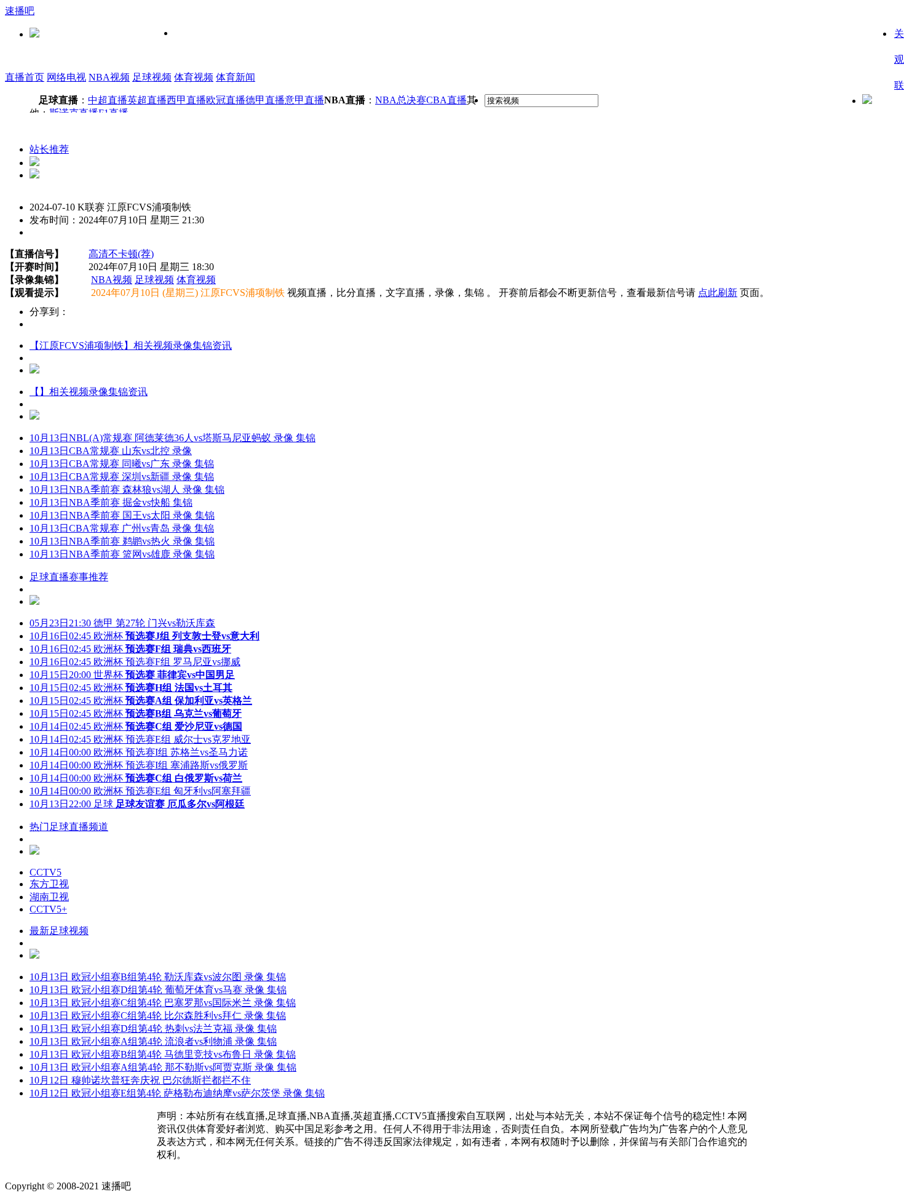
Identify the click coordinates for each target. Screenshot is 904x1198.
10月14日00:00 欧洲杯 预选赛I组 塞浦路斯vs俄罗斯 (139, 765)
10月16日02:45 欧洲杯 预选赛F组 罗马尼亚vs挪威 (135, 662)
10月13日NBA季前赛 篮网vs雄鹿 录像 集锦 (122, 554)
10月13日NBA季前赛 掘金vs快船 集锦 (111, 502)
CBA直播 (446, 100)
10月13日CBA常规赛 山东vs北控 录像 (111, 450)
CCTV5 (45, 872)
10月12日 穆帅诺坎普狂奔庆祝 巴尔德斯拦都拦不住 (140, 1080)
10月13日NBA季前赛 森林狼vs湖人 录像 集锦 (127, 489)
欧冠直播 (225, 100)
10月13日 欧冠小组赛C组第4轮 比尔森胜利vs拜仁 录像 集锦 (158, 1015)
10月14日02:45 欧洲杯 (136, 726)
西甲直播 (186, 100)
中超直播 (107, 100)
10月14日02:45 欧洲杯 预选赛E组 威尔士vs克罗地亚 (140, 739)
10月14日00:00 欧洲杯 (136, 778)
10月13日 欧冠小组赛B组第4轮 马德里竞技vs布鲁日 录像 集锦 (163, 1054)
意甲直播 (304, 100)
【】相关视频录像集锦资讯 (89, 391)
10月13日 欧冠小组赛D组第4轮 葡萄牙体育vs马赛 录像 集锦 (158, 989)
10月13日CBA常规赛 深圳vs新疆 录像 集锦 (122, 476)
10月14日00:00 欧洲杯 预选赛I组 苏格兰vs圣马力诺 (139, 752)
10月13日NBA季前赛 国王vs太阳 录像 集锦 (122, 515)
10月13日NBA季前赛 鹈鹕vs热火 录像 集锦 (122, 541)
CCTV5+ (48, 909)
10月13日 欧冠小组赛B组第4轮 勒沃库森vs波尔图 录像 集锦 (158, 977)
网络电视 (66, 77)
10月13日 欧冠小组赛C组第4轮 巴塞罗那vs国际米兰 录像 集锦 (163, 1002)
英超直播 (147, 100)
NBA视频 (109, 77)
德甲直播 (265, 100)
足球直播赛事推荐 (69, 577)
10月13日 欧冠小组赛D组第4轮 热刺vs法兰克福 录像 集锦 (153, 1028)
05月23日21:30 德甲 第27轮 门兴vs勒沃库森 (122, 623)
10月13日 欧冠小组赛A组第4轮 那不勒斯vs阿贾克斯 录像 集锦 (163, 1067)
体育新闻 (235, 77)
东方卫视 (49, 884)
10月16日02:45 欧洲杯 (145, 636)
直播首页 (24, 77)
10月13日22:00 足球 (137, 804)
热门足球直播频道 (69, 826)
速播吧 (19, 11)
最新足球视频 (59, 930)
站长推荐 (49, 149)
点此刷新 (717, 292)
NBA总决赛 (400, 100)
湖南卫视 (49, 897)
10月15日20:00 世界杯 (132, 674)
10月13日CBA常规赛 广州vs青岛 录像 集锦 (122, 528)
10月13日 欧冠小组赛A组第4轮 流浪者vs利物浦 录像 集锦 (153, 1041)
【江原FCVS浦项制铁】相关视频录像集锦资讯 (131, 345)
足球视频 (152, 77)
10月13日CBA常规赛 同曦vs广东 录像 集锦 (122, 463)
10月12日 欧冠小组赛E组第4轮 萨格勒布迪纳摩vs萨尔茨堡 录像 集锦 (177, 1093)
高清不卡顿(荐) (121, 254)
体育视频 (193, 77)
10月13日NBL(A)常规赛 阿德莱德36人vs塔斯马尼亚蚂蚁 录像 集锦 (172, 438)
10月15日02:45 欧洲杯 (131, 687)
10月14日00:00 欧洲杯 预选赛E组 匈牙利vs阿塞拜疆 (140, 791)
